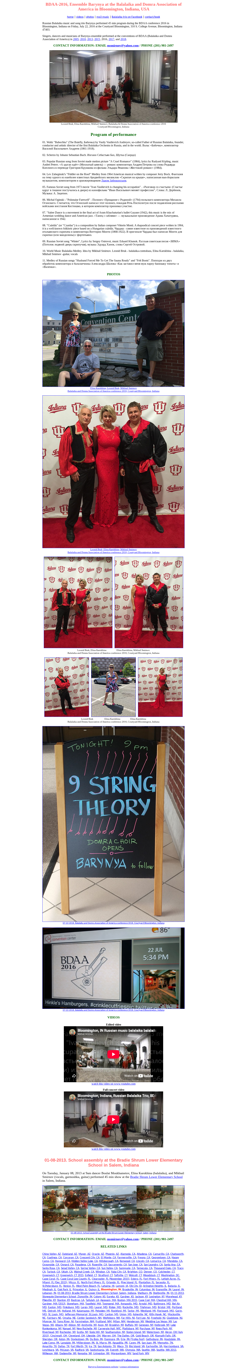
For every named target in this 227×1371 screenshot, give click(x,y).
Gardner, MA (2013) (53, 1303)
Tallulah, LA (92, 1300)
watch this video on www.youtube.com (113, 1083)
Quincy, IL (94, 1289)
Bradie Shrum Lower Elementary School (156, 1177)
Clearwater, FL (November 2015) (110, 1279)
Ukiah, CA (67, 1271)
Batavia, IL (174, 1286)
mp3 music (102, 17)
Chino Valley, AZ (51, 1254)
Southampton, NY (115, 1332)
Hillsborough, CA (108, 1261)
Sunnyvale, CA (127, 1268)
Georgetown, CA (160, 1257)
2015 (97, 39)
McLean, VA (67, 1350)
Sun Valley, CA (109, 1268)
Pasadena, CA (83, 1264)
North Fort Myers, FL (93, 1282)
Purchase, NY (147, 1328)
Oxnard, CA (67, 1264)
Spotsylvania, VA (99, 1350)
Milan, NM (119, 1321)
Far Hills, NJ (128, 1318)
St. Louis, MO (55, 1314)
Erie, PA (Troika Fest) (133, 1339)
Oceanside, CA (50, 1264)
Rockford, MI (118, 1311)
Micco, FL (74, 1282)
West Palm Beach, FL (88, 1286)
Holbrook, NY (161, 1325)
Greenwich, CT (50, 1275)
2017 (111, 39)
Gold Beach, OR (145, 1335)
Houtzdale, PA (172, 1339)
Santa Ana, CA (172, 1264)
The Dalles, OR (125, 1335)
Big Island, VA (137, 1346)
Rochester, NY (67, 1332)
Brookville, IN (130, 1289)
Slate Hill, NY (96, 1332)
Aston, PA (64, 1339)
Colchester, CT (166, 1271)
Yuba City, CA (118, 1271)
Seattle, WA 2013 (166, 1350)
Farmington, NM (84, 1321)
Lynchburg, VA (50, 1350)
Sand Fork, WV (140, 1353)
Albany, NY (61, 1325)
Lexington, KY (156, 1296)
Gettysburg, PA (154, 1339)
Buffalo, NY (131, 1325)
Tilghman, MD (148, 1307)
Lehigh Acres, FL (170, 1279)
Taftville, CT (120, 1275)
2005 (76, 39)
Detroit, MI (54, 1311)
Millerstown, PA (85, 1343)
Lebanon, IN (49, 1293)
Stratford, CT (105, 1275)
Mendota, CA (174, 1261)
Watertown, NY (155, 1332)
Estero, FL (136, 1279)
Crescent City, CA (89, 1257)
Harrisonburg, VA (173, 1346)
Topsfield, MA (93, 1303)
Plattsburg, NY (130, 1328)
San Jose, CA (135, 1264)
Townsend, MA (110, 1303)
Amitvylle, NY (88, 1325)
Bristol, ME (164, 1307)
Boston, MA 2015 (127, 1300)
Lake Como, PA (50, 1343)
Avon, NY (103, 1325)
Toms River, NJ (65, 1321)
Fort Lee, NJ (143, 1318)
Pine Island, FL (129, 1282)
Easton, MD (54, 1307)
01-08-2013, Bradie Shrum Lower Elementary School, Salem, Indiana (96, 1293)
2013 (90, 39)
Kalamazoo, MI (85, 1311)
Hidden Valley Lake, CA (84, 1261)
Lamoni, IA (122, 1286)
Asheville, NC (140, 1314)
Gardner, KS (127, 1296)
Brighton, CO (135, 1271)
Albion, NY (74, 1325)
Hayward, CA (62, 1261)
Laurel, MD (101, 1307)
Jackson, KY (141, 1296)
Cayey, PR (134, 1343)
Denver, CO (150, 1271)
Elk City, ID (135, 1286)
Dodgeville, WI (67, 1353)
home (70, 17)
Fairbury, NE (54, 1318)
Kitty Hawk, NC (157, 1314)
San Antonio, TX (107, 1346)
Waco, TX (122, 1346)
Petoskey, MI (102, 1311)
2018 (123, 39)
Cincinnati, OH (58, 1335)
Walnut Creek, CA (84, 1271)
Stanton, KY (63, 1300)
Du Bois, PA (96, 1339)
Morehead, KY (174, 1296)
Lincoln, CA (142, 1261)
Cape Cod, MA (147, 1300)
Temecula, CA (144, 1268)
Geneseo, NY (146, 1325)
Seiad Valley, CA (70, 1268)
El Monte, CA (108, 1257)
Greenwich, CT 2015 (72, 1275)
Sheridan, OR (49, 1339)
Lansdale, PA (68, 1343)
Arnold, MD (145, 1303)
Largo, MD (87, 1307)
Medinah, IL (49, 1289)
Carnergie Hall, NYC (109, 1328)
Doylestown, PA (79, 1339)
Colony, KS (99, 1296)
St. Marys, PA (103, 1343)
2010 (83, 39)
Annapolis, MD (129, 1303)
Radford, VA (82, 1350)
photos (90, 17)
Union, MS (125, 1314)
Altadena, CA (144, 1254)
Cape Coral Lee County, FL (75, 1279)
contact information (129, 1366)
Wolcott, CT (135, 1275)
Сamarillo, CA (161, 1254)
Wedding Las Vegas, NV (158, 1321)
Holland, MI (68, 1311)
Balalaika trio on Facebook (127, 17)
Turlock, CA (53, 1271)
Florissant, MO (165, 1311)
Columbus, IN (146, 1289)
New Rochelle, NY (87, 1328)
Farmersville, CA (126, 1257)
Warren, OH (109, 1335)
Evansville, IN (163, 1289)
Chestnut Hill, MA (166, 1300)
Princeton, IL (80, 1289)
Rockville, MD (131, 1307)
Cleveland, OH (76, 1335)
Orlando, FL (113, 1282)
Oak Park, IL (64, 1289)
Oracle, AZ (98, 1254)
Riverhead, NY (50, 1332)
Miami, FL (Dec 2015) (54, 1282)
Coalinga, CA (54, 1257)
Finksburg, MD (71, 1307)
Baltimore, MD (162, 1303)
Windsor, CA (103, 1271)
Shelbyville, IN (161, 1293)
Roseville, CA (99, 1264)
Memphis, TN (165, 1343)
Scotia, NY (82, 1332)
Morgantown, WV (121, 1353)
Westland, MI (148, 1311)
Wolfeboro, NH (111, 1318)
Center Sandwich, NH (89, 1318)
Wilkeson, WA (50, 1353)
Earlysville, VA (154, 1346)
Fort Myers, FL (151, 1279)
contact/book (152, 17)
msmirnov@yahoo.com (123, 45)
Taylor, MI (133, 1311)
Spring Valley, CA (90, 1268)
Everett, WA (117, 1350)
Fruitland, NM (104, 1321)
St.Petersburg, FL (52, 1286)
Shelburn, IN (145, 1293)
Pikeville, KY (49, 1300)
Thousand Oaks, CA (165, 1268)
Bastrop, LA (77, 1300)
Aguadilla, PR (120, 1343)
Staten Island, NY (135, 1332)
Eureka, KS (113, 1296)
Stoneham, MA (75, 1303)
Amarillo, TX (49, 1346)
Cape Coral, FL (50, 1279)
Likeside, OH (93, 1335)
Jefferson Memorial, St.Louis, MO (84, 1314)
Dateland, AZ (69, 1254)
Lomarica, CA (158, 1261)
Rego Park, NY (164, 1328)
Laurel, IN (178, 1289)
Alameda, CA (127, 1254)
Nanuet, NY (69, 1328)
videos (80, 17)
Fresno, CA (144, 1257)
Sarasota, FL (163, 1282)
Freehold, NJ (158, 1318)
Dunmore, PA (111, 1339)
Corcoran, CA (70, 1257)
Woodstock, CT (151, 1275)
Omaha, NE (69, 1318)
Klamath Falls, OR (165, 1335)
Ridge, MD (115, 1307)
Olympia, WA (132, 1350)
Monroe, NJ (49, 1321)
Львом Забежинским (113, 180)
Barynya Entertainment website (103, 1366)
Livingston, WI (101, 1353)
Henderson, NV (135, 1321)
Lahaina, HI (107, 1286)
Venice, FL (69, 1286)
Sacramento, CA (117, 1264)
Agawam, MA (108, 1300)
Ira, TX (92, 1346)
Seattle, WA (148, 1350)
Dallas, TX (63, 1346)
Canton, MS (111, 1314)
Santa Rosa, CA (51, 1268)
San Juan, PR (149, 1343)
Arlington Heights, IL (155, 1286)
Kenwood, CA (127, 1261)
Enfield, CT (91, 1275)
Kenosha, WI (85, 1353)
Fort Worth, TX (79, 1346)
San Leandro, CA (153, 1264)
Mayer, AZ (84, 1254)
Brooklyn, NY (116, 1325)
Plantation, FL (146, 1282)
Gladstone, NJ (174, 1318)
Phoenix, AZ (112, 1254)
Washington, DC (170, 1275)
